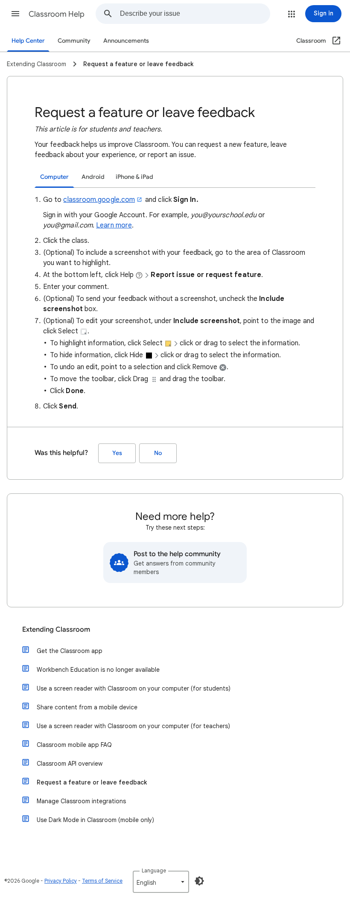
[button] (15, 13)
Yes (117, 453)
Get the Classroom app (69, 651)
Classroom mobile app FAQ (74, 745)
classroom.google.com (99, 199)
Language (154, 870)
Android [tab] (93, 177)
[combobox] (195, 13)
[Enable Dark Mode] (199, 881)
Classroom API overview (69, 763)
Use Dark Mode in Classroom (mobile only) (95, 820)
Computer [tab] (54, 177)
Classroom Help (57, 14)
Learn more (114, 225)
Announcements (126, 40)
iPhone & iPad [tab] (134, 177)
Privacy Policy (60, 881)
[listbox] (161, 882)
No (158, 453)
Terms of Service (102, 881)
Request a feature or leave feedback (92, 782)
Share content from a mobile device (87, 707)
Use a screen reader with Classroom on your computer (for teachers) (133, 726)
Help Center (28, 40)
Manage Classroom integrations (81, 801)
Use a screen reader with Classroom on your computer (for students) (133, 688)
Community (74, 40)
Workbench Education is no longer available (98, 670)
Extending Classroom (56, 629)
